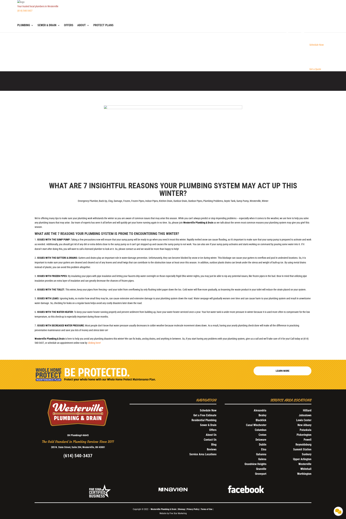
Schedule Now (208, 410)
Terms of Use (207, 509)
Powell (307, 439)
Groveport (260, 473)
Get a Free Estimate (204, 415)
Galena (262, 459)
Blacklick (261, 420)
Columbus (260, 430)
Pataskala (305, 430)
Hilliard (307, 410)
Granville (261, 469)
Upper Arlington (302, 459)
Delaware (261, 439)
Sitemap (181, 509)
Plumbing (23, 25)
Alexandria (260, 410)
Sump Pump (242, 200)
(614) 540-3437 (24, 10)
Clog (110, 200)
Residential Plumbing (204, 420)
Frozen (126, 200)
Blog (213, 444)
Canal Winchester (256, 425)
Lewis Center (303, 420)
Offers (68, 25)
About (81, 25)
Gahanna (261, 454)
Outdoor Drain (180, 200)
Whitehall (305, 469)
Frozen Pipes (137, 200)
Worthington (304, 473)
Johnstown (305, 415)
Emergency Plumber (88, 200)
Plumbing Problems (213, 200)
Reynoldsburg (303, 444)
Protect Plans (103, 25)
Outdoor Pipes (195, 200)
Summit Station (302, 449)
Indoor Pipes (151, 200)
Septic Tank (229, 200)
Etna (263, 449)
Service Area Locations (202, 454)
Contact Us (210, 439)
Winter (265, 200)
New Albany (304, 425)
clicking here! (94, 342)
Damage (118, 200)
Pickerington (304, 435)
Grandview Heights (255, 464)
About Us (211, 435)
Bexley (262, 415)
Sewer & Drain (46, 25)
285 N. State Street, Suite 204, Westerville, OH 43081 (78, 447)
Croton (262, 435)
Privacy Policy (193, 509)
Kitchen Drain (165, 200)
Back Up (103, 200)
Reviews (211, 449)
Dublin (262, 444)
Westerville (255, 200)
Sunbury (306, 454)
